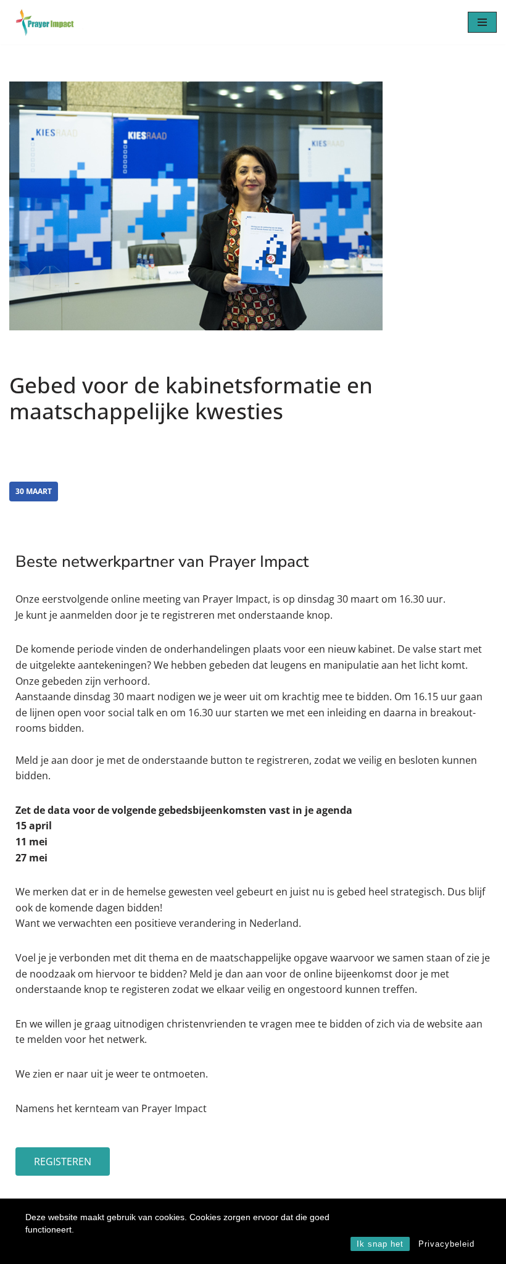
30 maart (33, 491)
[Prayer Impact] (46, 22)
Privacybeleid (446, 1244)
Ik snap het (380, 1244)
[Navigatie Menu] (482, 22)
